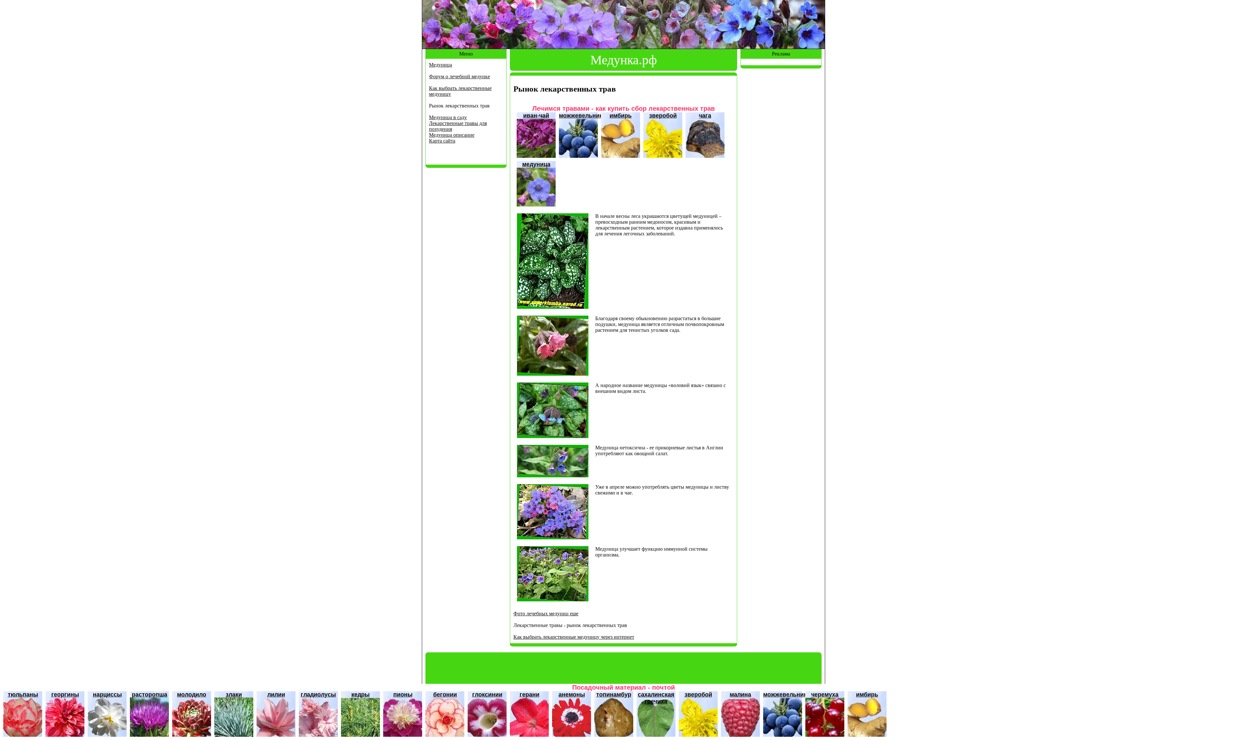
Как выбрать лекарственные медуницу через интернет (573, 637)
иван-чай (536, 115)
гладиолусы (318, 694)
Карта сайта (442, 141)
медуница (536, 164)
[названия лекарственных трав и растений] (552, 537)
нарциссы (107, 694)
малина (740, 694)
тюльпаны (23, 694)
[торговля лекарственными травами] (552, 307)
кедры (360, 694)
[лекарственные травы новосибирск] (552, 374)
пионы (402, 694)
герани (529, 694)
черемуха (824, 694)
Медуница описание (451, 135)
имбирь (621, 115)
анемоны (572, 694)
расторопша (149, 694)
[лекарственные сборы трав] (552, 436)
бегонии (445, 694)
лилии (276, 694)
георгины (65, 694)
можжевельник (580, 115)
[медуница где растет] (552, 599)
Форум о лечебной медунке (459, 76)
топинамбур (613, 694)
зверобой (663, 115)
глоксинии (487, 694)
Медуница (440, 65)
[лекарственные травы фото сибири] (552, 475)
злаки (234, 694)
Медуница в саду (448, 117)
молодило (191, 694)
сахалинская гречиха (656, 698)
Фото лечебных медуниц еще (545, 613)
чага (705, 115)
